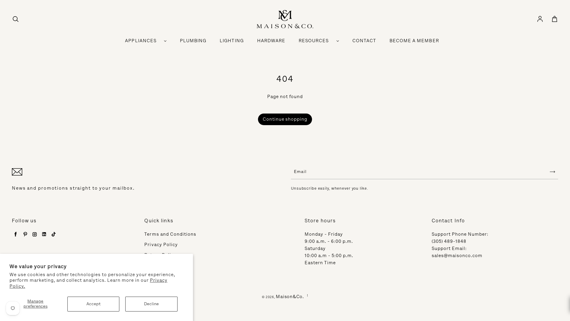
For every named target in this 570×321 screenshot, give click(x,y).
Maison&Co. (290, 296)
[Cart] (554, 19)
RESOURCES (314, 40)
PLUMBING (193, 40)
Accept (93, 303)
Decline (151, 303)
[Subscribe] (552, 171)
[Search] (15, 19)
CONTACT (364, 40)
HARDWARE (271, 40)
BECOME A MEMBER (414, 40)
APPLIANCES (140, 40)
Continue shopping (285, 119)
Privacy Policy (161, 244)
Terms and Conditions (170, 234)
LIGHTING (231, 40)
